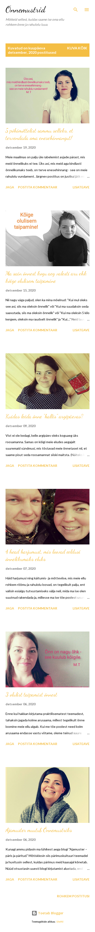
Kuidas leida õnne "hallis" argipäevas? (44, 416)
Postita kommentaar (37, 187)
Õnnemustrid (25, 9)
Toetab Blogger (50, 913)
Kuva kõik (77, 48)
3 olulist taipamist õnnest (31, 694)
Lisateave (81, 187)
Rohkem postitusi (73, 896)
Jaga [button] (10, 187)
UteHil (59, 921)
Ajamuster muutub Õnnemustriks (39, 830)
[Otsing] (75, 8)
